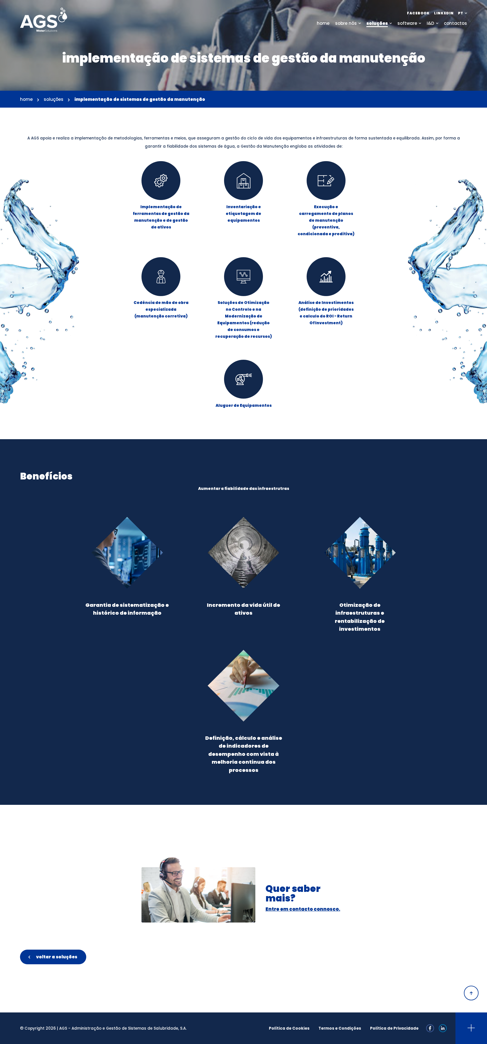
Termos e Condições (339, 1028)
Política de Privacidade (394, 1028)
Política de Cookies (289, 1028)
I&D (430, 23)
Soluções (377, 23)
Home (323, 23)
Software (407, 23)
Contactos (455, 23)
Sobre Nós (346, 23)
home (26, 99)
